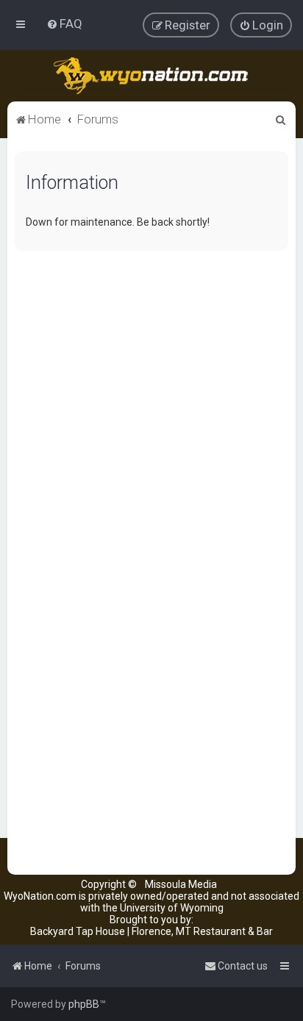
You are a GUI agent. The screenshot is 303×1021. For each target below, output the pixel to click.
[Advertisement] (151, 413)
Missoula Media (181, 884)
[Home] (152, 75)
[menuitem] (64, 23)
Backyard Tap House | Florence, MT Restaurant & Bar (151, 931)
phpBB (83, 1004)
